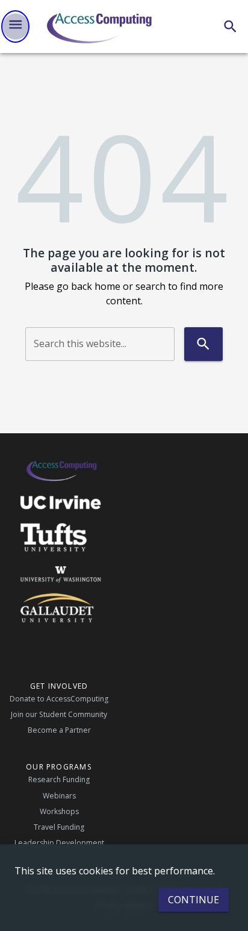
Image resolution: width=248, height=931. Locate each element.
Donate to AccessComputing (59, 699)
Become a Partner (59, 730)
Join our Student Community (59, 714)
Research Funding (59, 779)
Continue (193, 899)
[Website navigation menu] (15, 26)
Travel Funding (59, 827)
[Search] (230, 26)
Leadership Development (59, 843)
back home (95, 286)
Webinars (59, 796)
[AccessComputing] (100, 26)
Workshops (59, 811)
